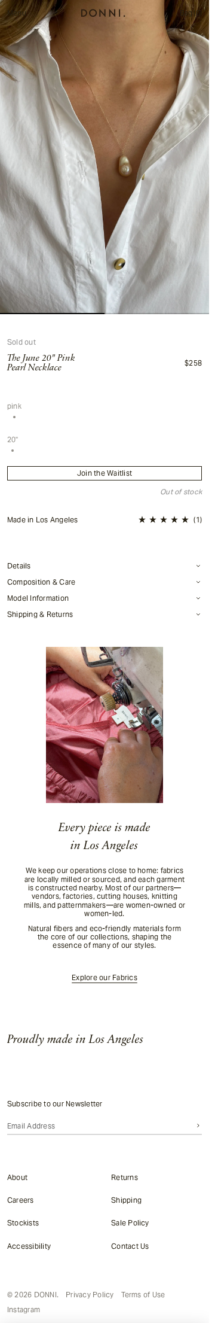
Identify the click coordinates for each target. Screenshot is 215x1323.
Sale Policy (130, 1222)
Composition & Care (41, 582)
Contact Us (130, 1245)
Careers (20, 1200)
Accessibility (29, 1245)
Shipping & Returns (40, 614)
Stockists (23, 1222)
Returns (124, 1176)
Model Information (38, 598)
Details (19, 566)
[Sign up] (198, 1125)
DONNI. (46, 1294)
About (17, 1176)
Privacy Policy (89, 1294)
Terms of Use (143, 1294)
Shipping (126, 1200)
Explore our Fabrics (104, 977)
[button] (170, 520)
